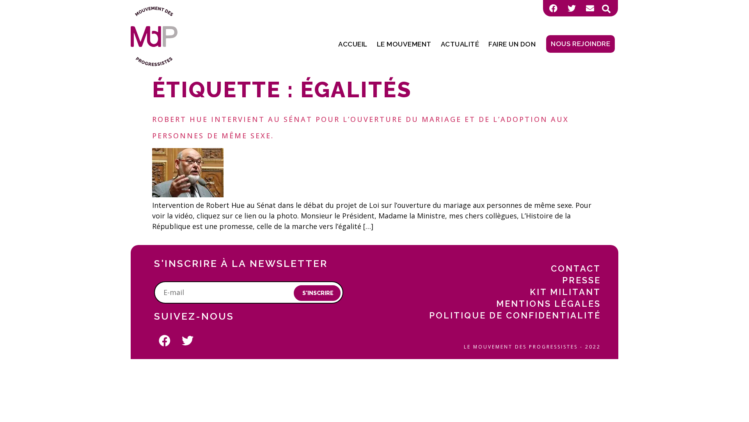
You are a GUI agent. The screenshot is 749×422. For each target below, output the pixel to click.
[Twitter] (571, 8)
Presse (581, 280)
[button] (606, 9)
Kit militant (565, 292)
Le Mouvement (404, 44)
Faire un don (512, 44)
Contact (576, 268)
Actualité (460, 44)
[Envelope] (590, 8)
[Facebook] (553, 8)
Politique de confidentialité (515, 315)
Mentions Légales (548, 304)
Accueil (352, 44)
